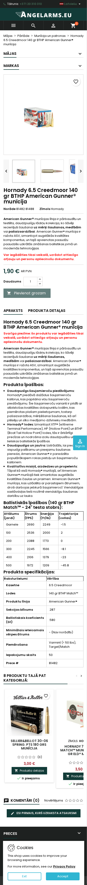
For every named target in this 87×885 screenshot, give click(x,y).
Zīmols (44, 209)
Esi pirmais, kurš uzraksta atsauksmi (46, 813)
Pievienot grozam (26, 293)
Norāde (9, 209)
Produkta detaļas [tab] (46, 310)
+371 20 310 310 (31, 4)
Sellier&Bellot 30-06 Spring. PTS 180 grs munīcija (29, 745)
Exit (24, 876)
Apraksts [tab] (13, 310)
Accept (62, 876)
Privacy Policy (64, 866)
